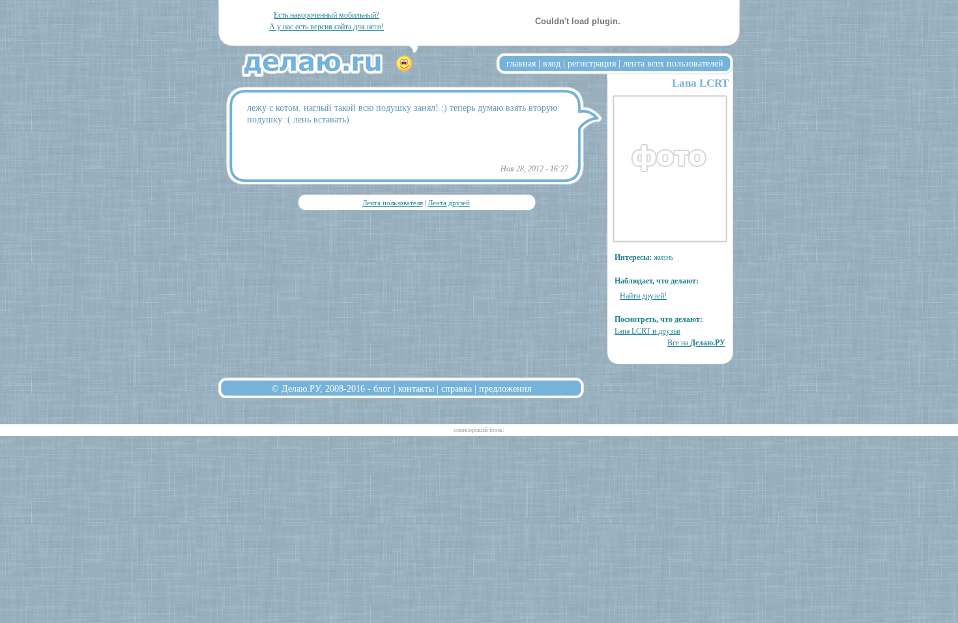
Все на (696, 342)
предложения (505, 388)
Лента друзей (449, 203)
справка (456, 388)
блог (382, 388)
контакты (416, 388)
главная (521, 63)
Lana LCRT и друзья (647, 331)
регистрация (592, 63)
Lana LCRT (700, 83)
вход (551, 63)
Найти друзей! (643, 295)
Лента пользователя (392, 203)
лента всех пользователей (673, 63)
